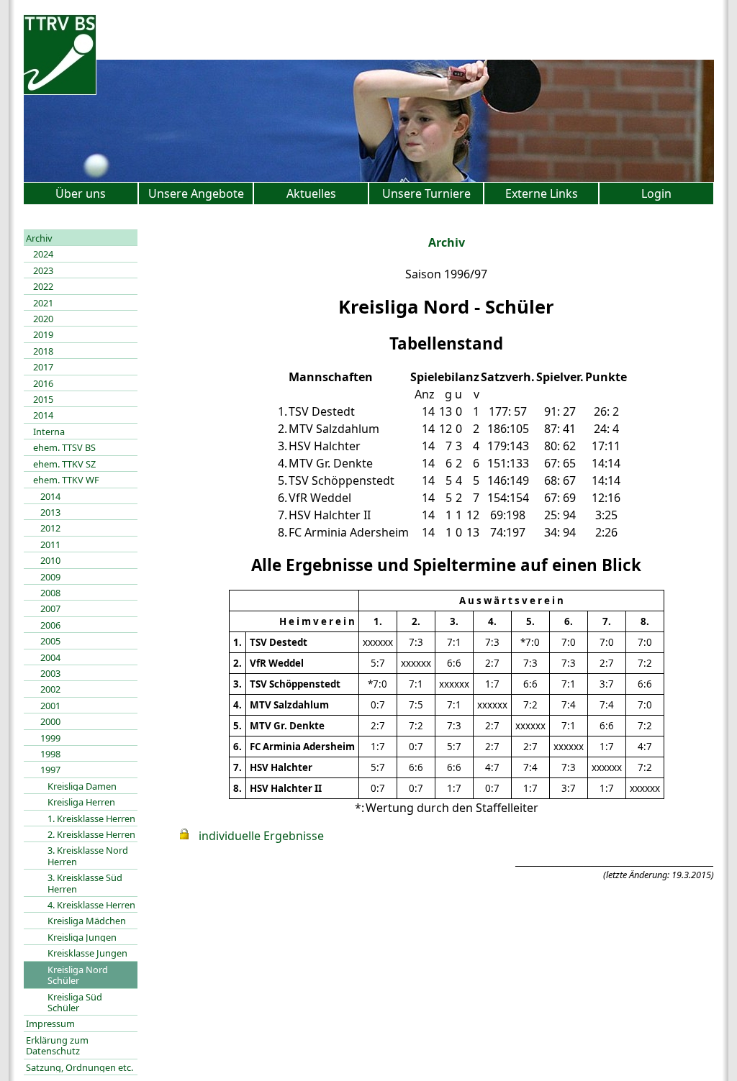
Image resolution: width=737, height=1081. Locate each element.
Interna (49, 431)
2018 (43, 351)
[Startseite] (59, 91)
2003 (50, 673)
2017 (43, 366)
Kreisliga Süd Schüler (75, 1002)
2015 (43, 399)
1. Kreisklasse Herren (91, 818)
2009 (50, 576)
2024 (43, 253)
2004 (50, 657)
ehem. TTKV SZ (64, 463)
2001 (50, 705)
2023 (43, 270)
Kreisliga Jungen (82, 937)
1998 (50, 753)
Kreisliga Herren (81, 801)
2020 (43, 318)
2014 (43, 415)
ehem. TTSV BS (64, 447)
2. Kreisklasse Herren (91, 834)
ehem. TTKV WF (66, 479)
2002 (50, 689)
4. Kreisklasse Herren (91, 904)
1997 (50, 769)
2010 (50, 560)
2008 (50, 592)
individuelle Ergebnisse (261, 836)
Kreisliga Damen (82, 786)
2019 (43, 334)
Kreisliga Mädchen (87, 920)
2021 (43, 302)
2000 (50, 721)
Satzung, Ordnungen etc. (79, 1067)
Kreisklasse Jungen (87, 953)
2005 (50, 640)
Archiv (39, 238)
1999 (50, 737)
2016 (43, 383)
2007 (50, 608)
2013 (50, 512)
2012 (50, 527)
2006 (50, 625)
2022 (43, 286)
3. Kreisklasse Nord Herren (88, 855)
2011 (50, 544)
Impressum (50, 1023)
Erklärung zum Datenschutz (57, 1045)
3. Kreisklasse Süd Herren (85, 883)
